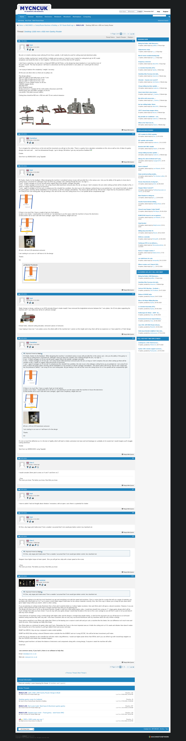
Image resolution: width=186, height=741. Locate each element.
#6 (133, 458)
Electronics (48, 17)
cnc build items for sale (145, 258)
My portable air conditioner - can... (148, 116)
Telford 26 (153, 345)
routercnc (156, 88)
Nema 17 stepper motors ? (146, 250)
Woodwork (67, 17)
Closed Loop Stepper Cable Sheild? (149, 209)
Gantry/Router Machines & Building (46, 25)
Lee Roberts (156, 168)
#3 (133, 166)
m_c (153, 51)
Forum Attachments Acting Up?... (148, 182)
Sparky (154, 70)
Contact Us (147, 729)
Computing (87, 17)
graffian (154, 45)
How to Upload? (143, 166)
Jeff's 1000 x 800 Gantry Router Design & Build (44, 693)
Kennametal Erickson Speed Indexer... (150, 319)
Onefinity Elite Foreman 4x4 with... (148, 74)
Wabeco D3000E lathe (145, 294)
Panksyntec (153, 351)
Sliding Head (157, 204)
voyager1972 (157, 161)
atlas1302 (155, 64)
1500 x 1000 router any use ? (33, 719)
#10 (133, 576)
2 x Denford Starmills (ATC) (146, 68)
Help (158, 11)
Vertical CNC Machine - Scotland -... (149, 288)
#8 (133, 512)
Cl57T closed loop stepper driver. (148, 110)
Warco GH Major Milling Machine (148, 300)
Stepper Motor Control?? (145, 188)
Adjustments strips (144, 49)
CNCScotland (154, 290)
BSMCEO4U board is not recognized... (149, 215)
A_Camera (155, 94)
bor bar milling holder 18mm (146, 104)
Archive (162, 729)
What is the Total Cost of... (146, 123)
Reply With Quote (129, 130)
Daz (154, 136)
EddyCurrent (157, 225)
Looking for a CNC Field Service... (148, 343)
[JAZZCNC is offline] (27, 583)
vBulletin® (24, 736)
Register (165, 11)
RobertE (152, 327)
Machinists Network (159, 737)
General (30, 17)
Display (130, 37)
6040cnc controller (144, 237)
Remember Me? (149, 11)
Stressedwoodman (157, 245)
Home (22, 17)
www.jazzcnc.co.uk (31, 657)
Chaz (151, 315)
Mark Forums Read (38, 20)
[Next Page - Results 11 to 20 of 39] (128, 34)
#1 (133, 41)
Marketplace (77, 17)
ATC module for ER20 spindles (147, 134)
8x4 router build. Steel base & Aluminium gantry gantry (46, 706)
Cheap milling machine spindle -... (148, 86)
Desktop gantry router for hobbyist (30, 699)
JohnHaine (155, 82)
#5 (133, 338)
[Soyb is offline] (22, 47)
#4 (133, 294)
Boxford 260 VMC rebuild (146, 146)
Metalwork (57, 17)
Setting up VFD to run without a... (148, 243)
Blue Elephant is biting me (146, 195)
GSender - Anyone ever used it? (148, 80)
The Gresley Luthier (159, 176)
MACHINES (29, 25)
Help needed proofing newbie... (147, 174)
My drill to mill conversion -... (147, 98)
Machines (39, 17)
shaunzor (155, 76)
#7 (133, 489)
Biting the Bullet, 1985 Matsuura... (148, 43)
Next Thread (81, 673)
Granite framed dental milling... (147, 201)
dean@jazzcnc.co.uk (29, 654)
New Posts (28, 20)
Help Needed (142, 223)
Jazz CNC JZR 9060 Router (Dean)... (149, 325)
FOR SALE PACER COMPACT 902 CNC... (150, 331)
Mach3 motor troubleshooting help (148, 55)
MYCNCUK (155, 729)
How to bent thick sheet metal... (147, 92)
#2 (133, 134)
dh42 (154, 184)
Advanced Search (163, 20)
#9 (133, 536)
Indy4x (155, 125)
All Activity (21, 20)
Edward (152, 296)
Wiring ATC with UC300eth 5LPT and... (149, 159)
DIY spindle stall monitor (145, 140)
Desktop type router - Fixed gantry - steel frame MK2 (46, 712)
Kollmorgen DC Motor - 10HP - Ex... (149, 313)
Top (166, 729)
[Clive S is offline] (22, 464)
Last (131, 34)
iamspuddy (155, 260)
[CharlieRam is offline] (22, 140)
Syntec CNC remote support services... (150, 349)
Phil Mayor (156, 211)
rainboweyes (154, 333)
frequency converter (144, 62)
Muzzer (154, 112)
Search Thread (120, 37)
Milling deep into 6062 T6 (145, 231)
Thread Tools (110, 37)
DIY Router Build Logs (67, 25)
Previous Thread (71, 673)
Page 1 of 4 (115, 34)
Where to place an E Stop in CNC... (148, 264)
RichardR (155, 239)
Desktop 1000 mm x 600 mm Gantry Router (43, 32)
